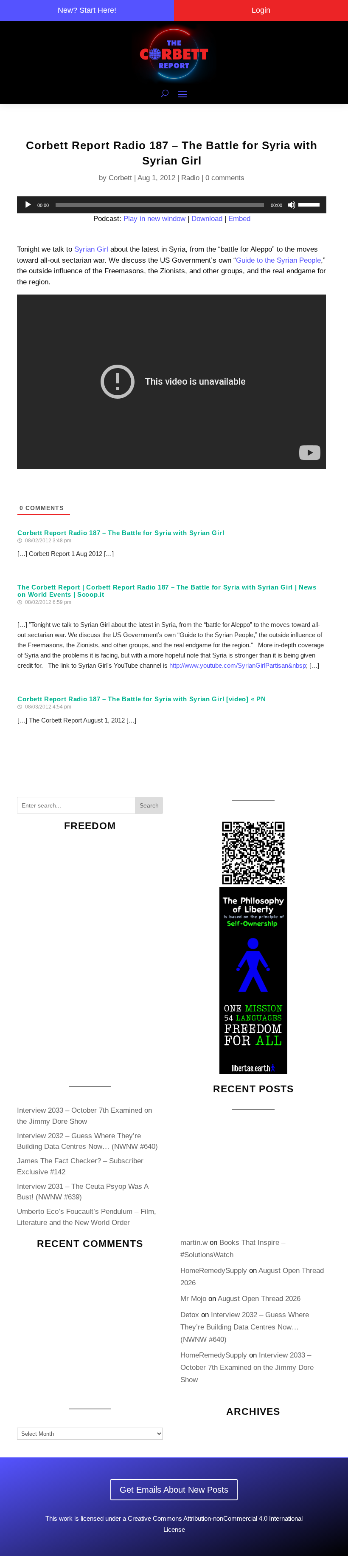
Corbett (120, 178)
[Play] (28, 205)
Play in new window (154, 219)
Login (261, 10)
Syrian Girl (91, 249)
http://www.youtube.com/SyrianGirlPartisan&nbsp (237, 665)
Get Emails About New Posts (174, 1489)
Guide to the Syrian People (278, 260)
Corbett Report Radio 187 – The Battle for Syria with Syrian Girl (120, 532)
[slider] (310, 204)
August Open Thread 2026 (259, 1299)
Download (206, 219)
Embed (239, 219)
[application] (171, 204)
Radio (190, 178)
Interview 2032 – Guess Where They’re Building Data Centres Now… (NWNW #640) (244, 1327)
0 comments (224, 178)
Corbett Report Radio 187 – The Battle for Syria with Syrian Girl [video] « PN (141, 699)
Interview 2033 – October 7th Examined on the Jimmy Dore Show (247, 1367)
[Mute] (291, 205)
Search (149, 805)
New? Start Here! (87, 10)
